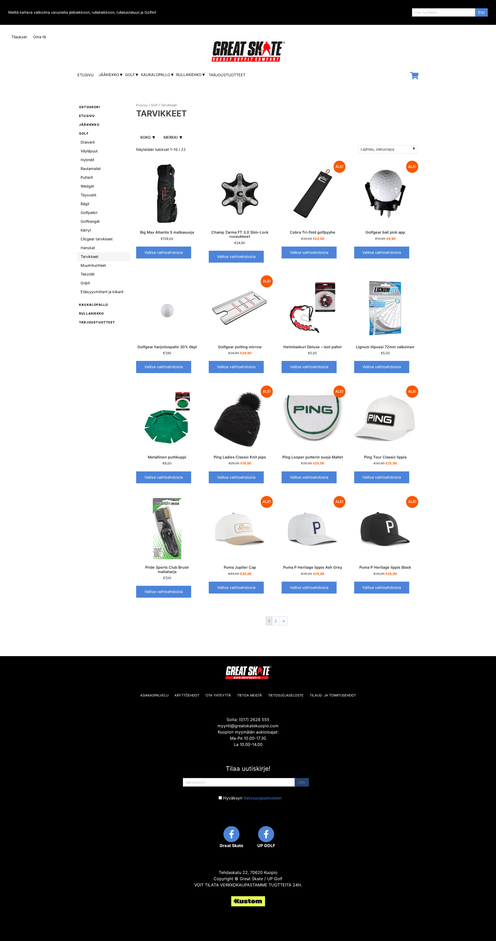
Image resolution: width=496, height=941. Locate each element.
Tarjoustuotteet (227, 75)
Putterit (87, 177)
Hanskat (88, 248)
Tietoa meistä (249, 695)
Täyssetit (88, 195)
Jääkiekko (109, 74)
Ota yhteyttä (218, 695)
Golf (130, 74)
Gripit (85, 283)
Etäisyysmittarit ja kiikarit (102, 292)
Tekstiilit (88, 274)
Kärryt (86, 230)
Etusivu (86, 75)
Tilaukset (19, 37)
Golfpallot (89, 212)
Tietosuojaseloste (286, 695)
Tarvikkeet (89, 256)
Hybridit (87, 160)
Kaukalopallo (155, 74)
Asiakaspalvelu (154, 695)
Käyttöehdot (187, 695)
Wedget (87, 186)
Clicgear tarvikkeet (97, 239)
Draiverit (88, 142)
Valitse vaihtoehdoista (163, 252)
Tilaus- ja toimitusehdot (333, 695)
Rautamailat (91, 168)
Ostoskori (89, 107)
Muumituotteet (93, 265)
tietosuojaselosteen (263, 798)
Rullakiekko (189, 74)
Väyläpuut (89, 151)
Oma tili (39, 37)
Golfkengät (90, 221)
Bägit (85, 204)
